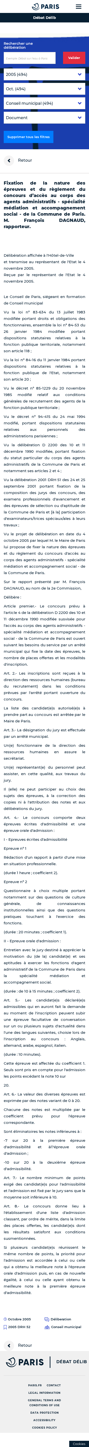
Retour (24, 160)
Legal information (44, 1393)
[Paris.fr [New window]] (22, 1362)
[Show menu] (81, 6)
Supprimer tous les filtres (28, 137)
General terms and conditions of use (44, 1403)
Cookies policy (44, 1427)
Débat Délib (71, 1362)
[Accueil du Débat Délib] (35, 6)
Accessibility (44, 1420)
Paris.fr (35, 1385)
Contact (54, 1385)
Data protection (44, 1412)
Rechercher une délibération (18, 46)
